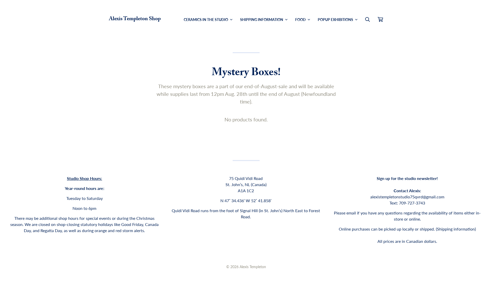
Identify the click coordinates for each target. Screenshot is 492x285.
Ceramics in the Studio (206, 19)
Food (300, 19)
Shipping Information (262, 19)
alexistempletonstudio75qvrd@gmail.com (407, 197)
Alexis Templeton (253, 266)
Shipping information (456, 229)
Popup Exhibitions (336, 19)
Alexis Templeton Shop (135, 19)
